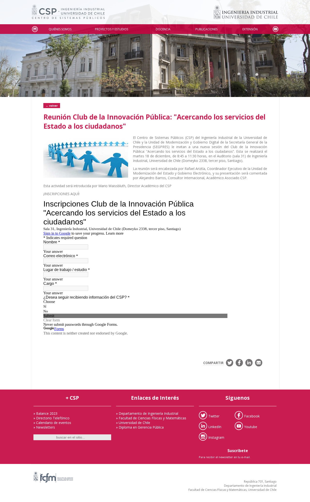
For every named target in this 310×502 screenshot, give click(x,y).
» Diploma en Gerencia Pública (140, 427)
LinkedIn (214, 426)
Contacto (275, 29)
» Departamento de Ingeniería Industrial (147, 413)
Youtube (250, 426)
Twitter (213, 416)
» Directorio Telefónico (51, 418)
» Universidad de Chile (133, 422)
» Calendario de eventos (52, 422)
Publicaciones (206, 29)
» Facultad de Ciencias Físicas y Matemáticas (151, 418)
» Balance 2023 (45, 413)
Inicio (34, 29)
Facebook (252, 416)
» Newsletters (44, 427)
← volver (52, 105)
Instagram (216, 437)
